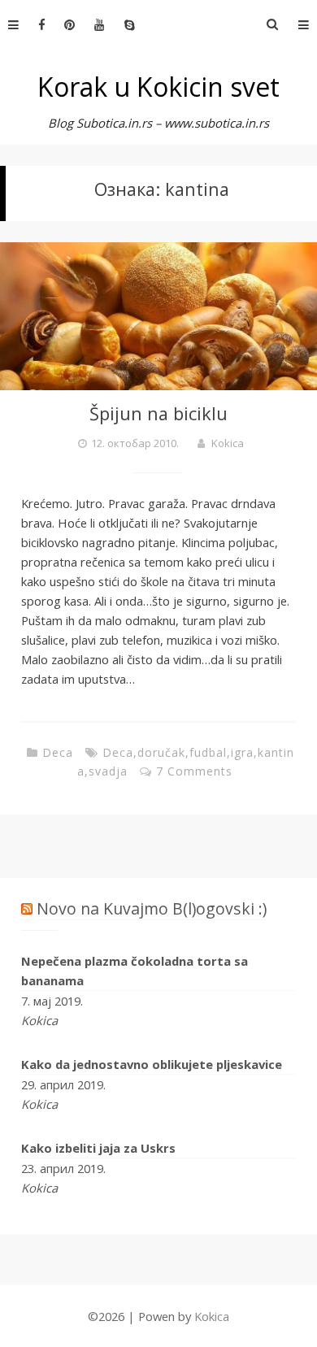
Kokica (227, 443)
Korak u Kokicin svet (158, 86)
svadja (108, 771)
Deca (57, 752)
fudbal (208, 752)
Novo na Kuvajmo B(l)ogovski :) (152, 908)
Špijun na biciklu (158, 413)
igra (242, 752)
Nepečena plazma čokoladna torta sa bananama (134, 971)
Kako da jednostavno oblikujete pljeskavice (151, 1064)
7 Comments (194, 771)
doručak (161, 752)
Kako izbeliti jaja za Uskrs (98, 1148)
